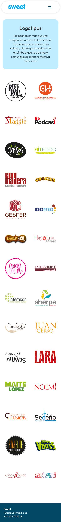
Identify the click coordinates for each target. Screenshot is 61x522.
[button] (49, 7)
